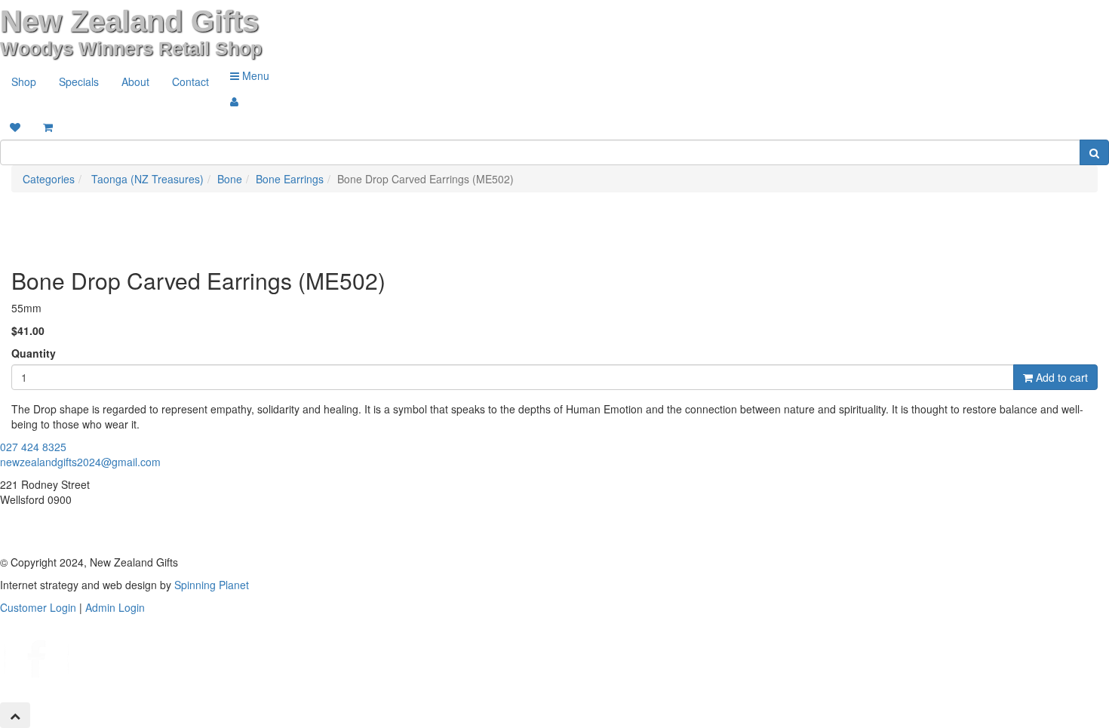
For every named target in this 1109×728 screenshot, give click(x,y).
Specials (79, 81)
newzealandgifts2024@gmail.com (80, 461)
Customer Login (38, 607)
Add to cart (1060, 377)
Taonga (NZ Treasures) (146, 178)
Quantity (33, 353)
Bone (229, 178)
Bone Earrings (290, 178)
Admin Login (115, 607)
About (135, 81)
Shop (23, 81)
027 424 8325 (33, 446)
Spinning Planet (211, 584)
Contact (190, 81)
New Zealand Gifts (129, 21)
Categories (49, 178)
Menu (254, 75)
